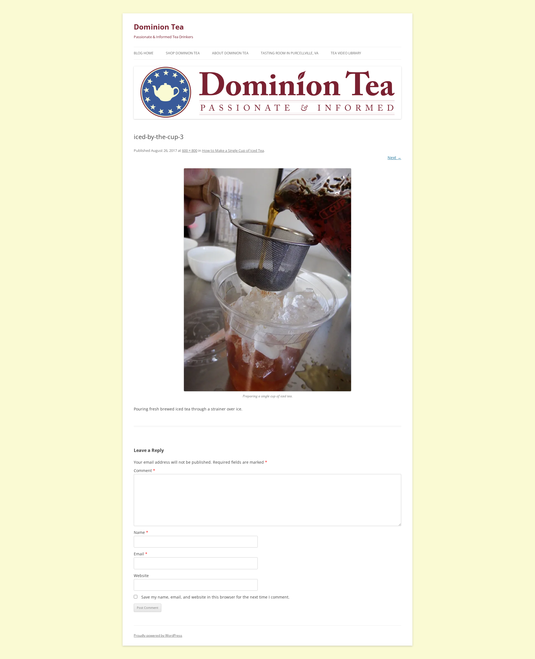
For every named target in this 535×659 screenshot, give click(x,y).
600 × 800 (189, 150)
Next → (394, 157)
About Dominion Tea (230, 53)
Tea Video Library (346, 53)
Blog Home (144, 53)
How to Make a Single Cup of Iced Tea (233, 150)
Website (141, 575)
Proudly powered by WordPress (158, 635)
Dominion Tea (159, 27)
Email (140, 553)
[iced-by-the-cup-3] (267, 279)
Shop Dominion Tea (183, 53)
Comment (144, 470)
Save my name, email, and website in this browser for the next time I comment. (215, 597)
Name (141, 532)
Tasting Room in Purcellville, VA (289, 53)
